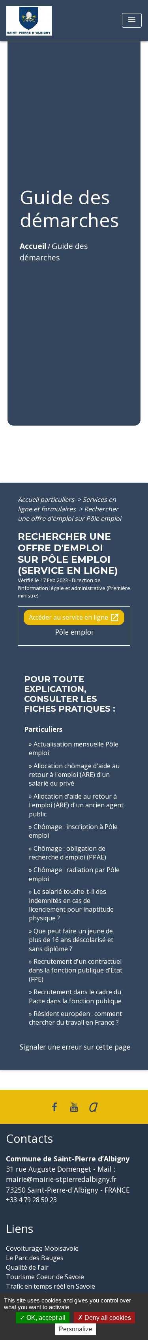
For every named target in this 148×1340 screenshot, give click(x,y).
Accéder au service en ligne (74, 618)
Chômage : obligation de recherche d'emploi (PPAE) (67, 852)
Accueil (33, 246)
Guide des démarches (54, 252)
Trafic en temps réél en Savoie (50, 1286)
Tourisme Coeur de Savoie (45, 1276)
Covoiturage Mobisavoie (42, 1248)
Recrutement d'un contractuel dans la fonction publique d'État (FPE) (75, 970)
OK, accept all (45, 1317)
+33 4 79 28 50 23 (31, 1199)
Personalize (75, 1329)
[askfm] (93, 1106)
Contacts (29, 1139)
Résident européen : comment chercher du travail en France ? (75, 1018)
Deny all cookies (107, 1317)
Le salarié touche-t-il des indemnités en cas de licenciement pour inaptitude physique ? (71, 904)
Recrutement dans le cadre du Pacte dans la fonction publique (75, 996)
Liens (19, 1229)
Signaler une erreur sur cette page (75, 1047)
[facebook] (54, 1106)
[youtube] (74, 1106)
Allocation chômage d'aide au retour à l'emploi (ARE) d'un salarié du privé (74, 774)
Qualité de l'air (27, 1267)
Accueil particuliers (47, 499)
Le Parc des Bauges (35, 1257)
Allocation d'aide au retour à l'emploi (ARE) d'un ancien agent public (76, 805)
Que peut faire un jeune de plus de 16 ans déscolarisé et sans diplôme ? (71, 940)
